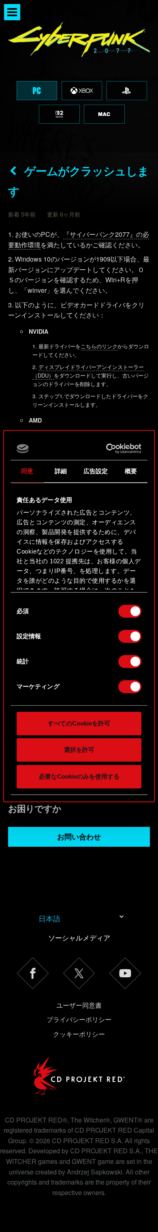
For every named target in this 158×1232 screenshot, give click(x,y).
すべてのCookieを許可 (79, 723)
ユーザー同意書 (79, 1005)
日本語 (49, 918)
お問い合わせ (79, 836)
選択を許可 (79, 749)
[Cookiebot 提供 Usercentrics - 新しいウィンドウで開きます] (108, 448)
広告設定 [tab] (95, 471)
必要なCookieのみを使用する (79, 776)
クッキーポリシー (79, 1034)
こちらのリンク (99, 346)
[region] (79, 76)
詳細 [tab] (61, 471)
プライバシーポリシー (79, 1019)
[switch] (129, 636)
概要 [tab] (131, 471)
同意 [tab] (27, 471)
